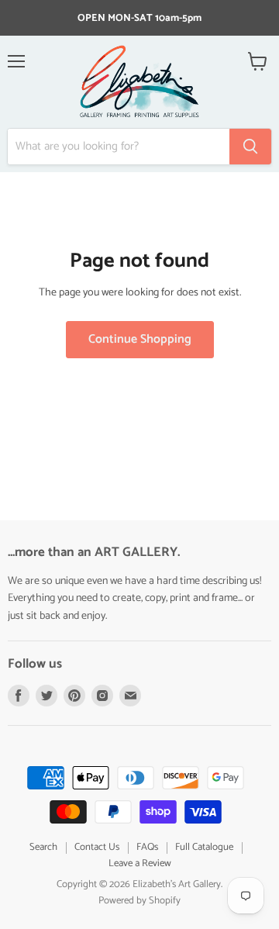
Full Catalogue (204, 847)
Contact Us (96, 847)
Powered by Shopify (139, 901)
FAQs (147, 847)
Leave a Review (139, 863)
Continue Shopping (139, 340)
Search (43, 847)
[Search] (250, 146)
